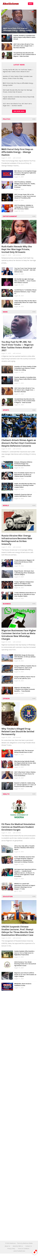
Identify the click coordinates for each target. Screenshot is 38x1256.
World (6, 505)
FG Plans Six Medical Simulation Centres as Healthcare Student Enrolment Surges (18, 827)
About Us (7, 1246)
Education (8, 896)
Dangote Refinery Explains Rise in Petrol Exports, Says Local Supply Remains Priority (25, 667)
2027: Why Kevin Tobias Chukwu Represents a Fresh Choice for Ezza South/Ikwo (25, 773)
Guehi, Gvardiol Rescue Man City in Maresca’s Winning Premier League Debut (25, 485)
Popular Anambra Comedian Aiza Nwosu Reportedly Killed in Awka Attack (24, 37)
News (5, 312)
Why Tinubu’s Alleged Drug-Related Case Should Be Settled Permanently (18, 731)
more (33, 119)
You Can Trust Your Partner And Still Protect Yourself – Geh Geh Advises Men (25, 270)
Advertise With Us (18, 1246)
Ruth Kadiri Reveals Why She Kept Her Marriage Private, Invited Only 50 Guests (18, 28)
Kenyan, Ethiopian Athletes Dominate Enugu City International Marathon (23, 463)
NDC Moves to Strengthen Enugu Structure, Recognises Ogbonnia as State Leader (25, 172)
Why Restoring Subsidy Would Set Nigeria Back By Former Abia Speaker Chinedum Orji (25, 763)
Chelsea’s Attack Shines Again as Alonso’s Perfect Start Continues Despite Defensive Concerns (19, 443)
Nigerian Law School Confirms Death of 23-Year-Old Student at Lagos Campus (25, 974)
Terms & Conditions (23, 1248)
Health (6, 794)
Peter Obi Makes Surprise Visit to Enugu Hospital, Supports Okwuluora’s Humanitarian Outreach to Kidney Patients (24, 859)
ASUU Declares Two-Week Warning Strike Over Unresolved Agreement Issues (25, 963)
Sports (6, 410)
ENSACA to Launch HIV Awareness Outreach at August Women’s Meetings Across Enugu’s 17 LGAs (24, 886)
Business (7, 604)
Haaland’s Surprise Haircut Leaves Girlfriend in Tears (23, 495)
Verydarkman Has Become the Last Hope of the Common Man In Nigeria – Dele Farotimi (24, 54)
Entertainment (10, 216)
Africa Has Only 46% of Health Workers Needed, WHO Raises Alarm (24, 847)
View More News (18, 111)
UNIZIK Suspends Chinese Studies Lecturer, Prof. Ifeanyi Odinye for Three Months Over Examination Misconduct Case (18, 930)
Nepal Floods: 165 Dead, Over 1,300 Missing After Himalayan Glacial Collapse (24, 572)
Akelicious (13, 1243)
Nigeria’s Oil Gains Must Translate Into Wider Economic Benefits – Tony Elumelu (24, 689)
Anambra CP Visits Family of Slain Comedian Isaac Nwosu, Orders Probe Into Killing (25, 368)
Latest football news (19, 1251)
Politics (6, 119)
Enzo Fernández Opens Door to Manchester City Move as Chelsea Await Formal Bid (24, 474)
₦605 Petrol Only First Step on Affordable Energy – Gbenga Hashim (17, 152)
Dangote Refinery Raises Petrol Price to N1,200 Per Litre (24, 677)
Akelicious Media (28, 1243)
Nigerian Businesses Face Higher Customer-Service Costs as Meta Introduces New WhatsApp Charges (19, 634)
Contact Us (28, 1246)
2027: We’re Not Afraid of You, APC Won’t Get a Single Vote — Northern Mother (23, 45)
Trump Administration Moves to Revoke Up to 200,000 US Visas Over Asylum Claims (25, 594)
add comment (17, 158)
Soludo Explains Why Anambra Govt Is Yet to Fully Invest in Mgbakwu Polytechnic (24, 953)
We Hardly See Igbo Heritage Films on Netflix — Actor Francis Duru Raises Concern (25, 280)
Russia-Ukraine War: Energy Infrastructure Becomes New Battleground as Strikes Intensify (17, 539)
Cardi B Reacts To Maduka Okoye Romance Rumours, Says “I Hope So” (25, 291)
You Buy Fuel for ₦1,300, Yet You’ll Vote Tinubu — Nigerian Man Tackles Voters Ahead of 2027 (18, 346)
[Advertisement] (19, 1014)
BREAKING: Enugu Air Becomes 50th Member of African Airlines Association (25, 656)
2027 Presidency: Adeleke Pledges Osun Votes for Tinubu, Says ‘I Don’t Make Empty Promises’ (24, 184)
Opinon (6, 698)
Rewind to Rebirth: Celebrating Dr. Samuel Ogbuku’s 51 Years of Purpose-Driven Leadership (25, 784)
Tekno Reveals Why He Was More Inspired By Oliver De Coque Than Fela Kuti (25, 302)
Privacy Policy (11, 1248)
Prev (3, 21)
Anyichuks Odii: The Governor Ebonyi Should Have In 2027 (24, 751)
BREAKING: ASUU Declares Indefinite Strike (22, 984)
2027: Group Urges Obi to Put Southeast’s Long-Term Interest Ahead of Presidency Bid (25, 196)
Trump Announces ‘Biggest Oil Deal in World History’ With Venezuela (24, 561)
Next (34, 21)
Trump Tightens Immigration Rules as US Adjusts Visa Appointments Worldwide (24, 583)
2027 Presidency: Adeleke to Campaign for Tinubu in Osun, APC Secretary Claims (24, 207)
